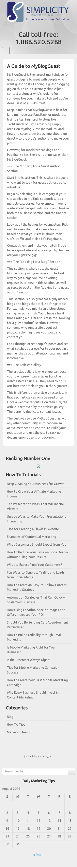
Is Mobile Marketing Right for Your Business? (31, 650)
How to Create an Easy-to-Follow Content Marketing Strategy (37, 587)
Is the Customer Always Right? (28, 660)
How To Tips (16, 724)
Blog (10, 717)
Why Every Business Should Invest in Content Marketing (33, 695)
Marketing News (18, 732)
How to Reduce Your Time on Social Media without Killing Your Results (37, 554)
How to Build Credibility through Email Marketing (34, 637)
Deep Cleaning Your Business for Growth (36, 484)
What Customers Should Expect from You (36, 544)
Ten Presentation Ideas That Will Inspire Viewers (35, 506)
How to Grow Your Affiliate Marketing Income (34, 494)
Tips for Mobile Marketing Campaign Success (33, 670)
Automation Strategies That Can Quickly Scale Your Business (36, 600)
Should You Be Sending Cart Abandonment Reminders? (37, 625)
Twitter (41, 26)
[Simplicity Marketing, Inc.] (38, 11)
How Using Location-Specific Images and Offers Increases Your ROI (36, 612)
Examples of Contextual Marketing (31, 536)
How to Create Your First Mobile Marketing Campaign (37, 682)
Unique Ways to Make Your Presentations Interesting (36, 519)
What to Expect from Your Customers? (34, 564)
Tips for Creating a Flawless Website (33, 529)
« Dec (37, 854)
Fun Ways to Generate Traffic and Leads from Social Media (36, 575)
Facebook (35, 26)
